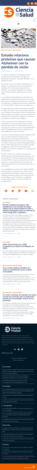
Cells (7, 86)
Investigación (7, 406)
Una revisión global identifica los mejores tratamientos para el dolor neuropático (17, 270)
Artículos (6, 444)
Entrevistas (7, 367)
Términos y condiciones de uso (18, 358)
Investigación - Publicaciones (11, 50)
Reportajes (6, 425)
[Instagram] (28, 3)
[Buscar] (34, 20)
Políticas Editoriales (18, 360)
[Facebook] (32, 3)
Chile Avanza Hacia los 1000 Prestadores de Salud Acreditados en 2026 (18, 246)
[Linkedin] (35, 3)
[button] (18, 23)
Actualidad (6, 202)
